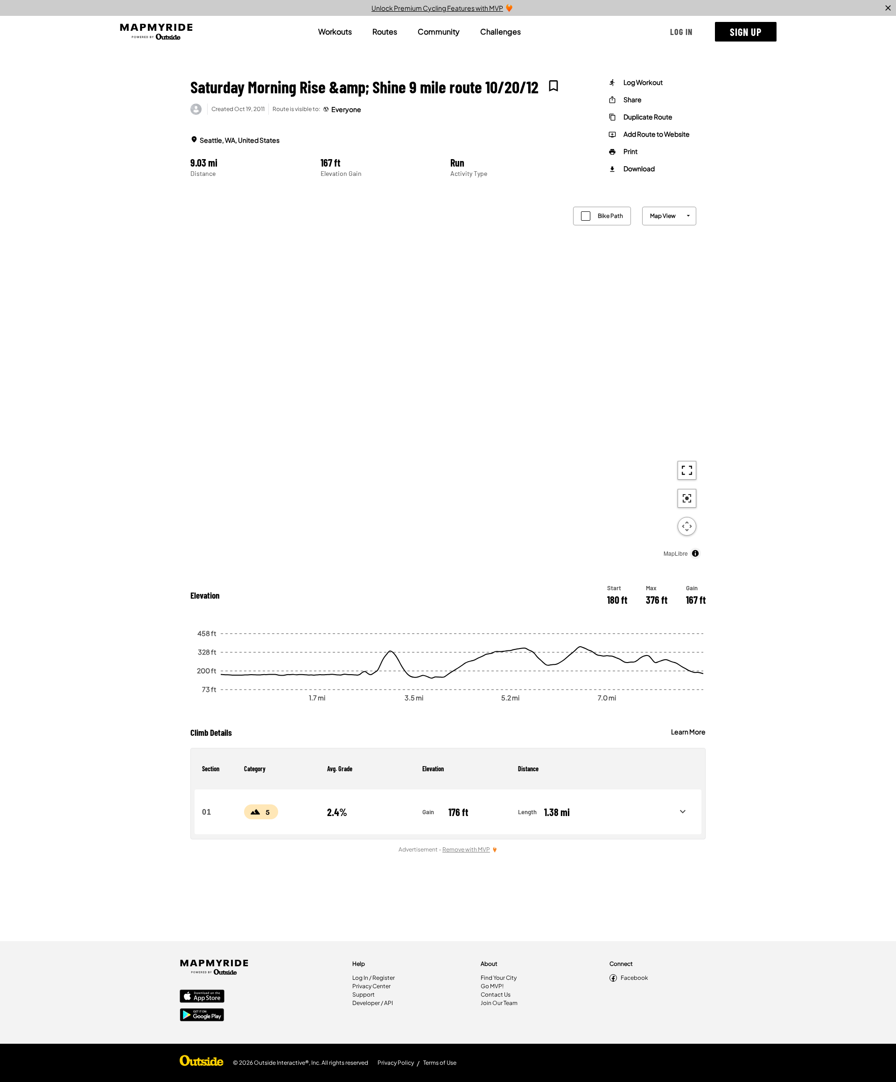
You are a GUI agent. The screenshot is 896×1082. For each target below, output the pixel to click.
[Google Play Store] (202, 1015)
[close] (888, 8)
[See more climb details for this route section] (683, 812)
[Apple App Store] (202, 997)
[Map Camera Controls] (687, 526)
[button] (681, 32)
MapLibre (676, 553)
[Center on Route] (687, 498)
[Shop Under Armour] (202, 1063)
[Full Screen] (687, 470)
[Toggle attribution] (695, 553)
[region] (448, 380)
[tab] (335, 32)
